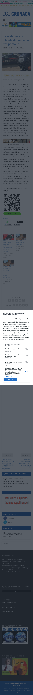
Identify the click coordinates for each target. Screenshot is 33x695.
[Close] (29, 313)
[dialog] (16, 347)
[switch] (26, 349)
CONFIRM (10, 379)
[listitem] (16, 345)
